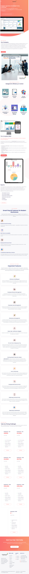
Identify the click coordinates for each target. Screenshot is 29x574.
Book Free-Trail (14, 546)
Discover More (4, 155)
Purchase (7, 450)
